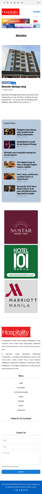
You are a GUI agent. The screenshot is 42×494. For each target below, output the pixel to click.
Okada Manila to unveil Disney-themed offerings (27, 143)
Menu (37, 12)
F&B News (21, 401)
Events (21, 405)
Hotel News (21, 388)
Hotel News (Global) (21, 392)
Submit (21, 472)
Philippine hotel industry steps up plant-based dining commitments (26, 132)
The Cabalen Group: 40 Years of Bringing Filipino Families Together (27, 164)
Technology (21, 410)
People (21, 397)
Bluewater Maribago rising (14, 86)
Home (21, 383)
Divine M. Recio (8, 90)
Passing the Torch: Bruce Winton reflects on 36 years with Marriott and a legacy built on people (27, 190)
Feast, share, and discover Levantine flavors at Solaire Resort (27, 176)
